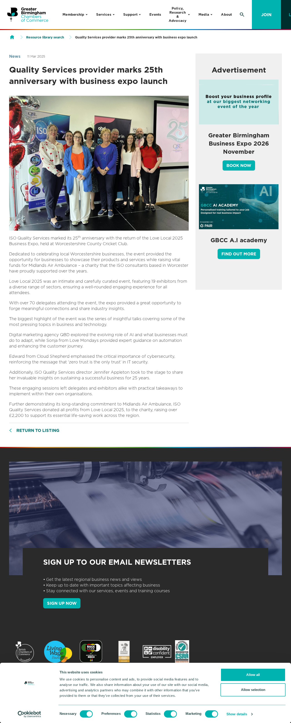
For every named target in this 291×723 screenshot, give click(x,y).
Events (155, 15)
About (226, 15)
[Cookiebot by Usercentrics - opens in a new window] (29, 714)
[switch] (130, 714)
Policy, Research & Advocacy (178, 14)
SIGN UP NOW (62, 603)
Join (266, 14)
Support (130, 15)
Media (203, 15)
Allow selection (253, 690)
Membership (73, 15)
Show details (236, 714)
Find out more (238, 254)
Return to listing (37, 430)
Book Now (238, 165)
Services (103, 15)
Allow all (253, 675)
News (14, 56)
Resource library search (45, 37)
